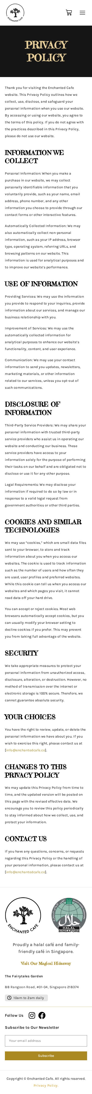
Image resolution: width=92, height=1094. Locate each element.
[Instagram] (32, 1015)
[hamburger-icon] (81, 13)
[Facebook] (42, 1015)
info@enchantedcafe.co (25, 750)
